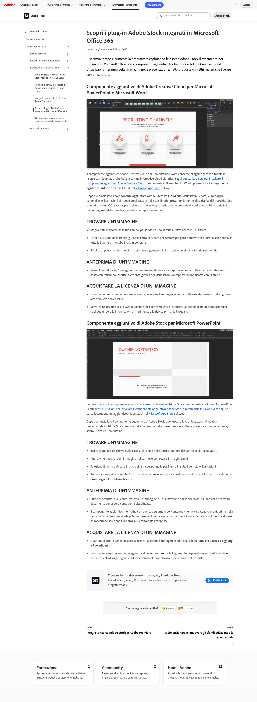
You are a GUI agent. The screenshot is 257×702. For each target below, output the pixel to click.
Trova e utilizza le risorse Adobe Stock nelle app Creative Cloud (50, 76)
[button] (236, 5)
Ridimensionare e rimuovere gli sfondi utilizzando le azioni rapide (51, 120)
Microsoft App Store (147, 188)
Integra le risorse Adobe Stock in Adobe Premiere (50, 100)
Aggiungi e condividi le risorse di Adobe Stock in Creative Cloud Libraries (50, 88)
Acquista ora (154, 4)
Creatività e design (29, 4)
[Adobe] (10, 5)
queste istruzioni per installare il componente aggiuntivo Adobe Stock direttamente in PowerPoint (156, 409)
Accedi (246, 4)
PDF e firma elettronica (58, 4)
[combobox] (183, 15)
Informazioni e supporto (124, 4)
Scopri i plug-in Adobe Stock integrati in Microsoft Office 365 (51, 110)
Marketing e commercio (91, 4)
